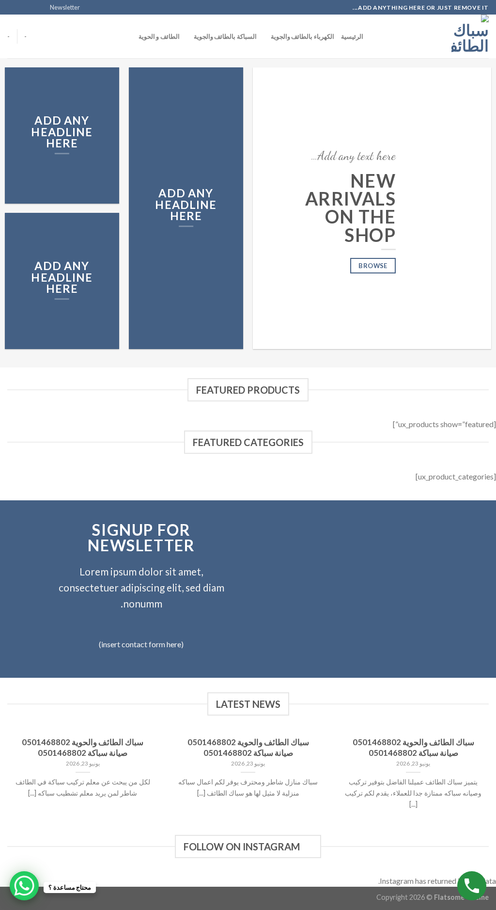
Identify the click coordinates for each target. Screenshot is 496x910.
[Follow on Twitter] (21, 7)
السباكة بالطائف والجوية (225, 36)
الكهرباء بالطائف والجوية (302, 36)
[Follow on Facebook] (40, 7)
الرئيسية (352, 36)
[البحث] (373, 36)
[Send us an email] (12, 7)
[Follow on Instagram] (30, 7)
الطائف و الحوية (159, 36)
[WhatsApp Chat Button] (24, 885)
